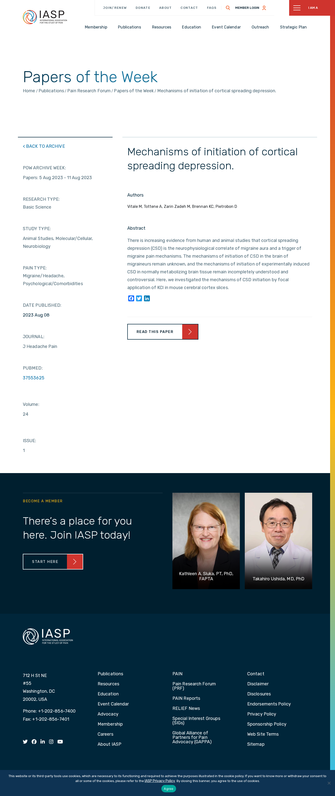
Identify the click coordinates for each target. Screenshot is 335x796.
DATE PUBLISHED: (42, 305)
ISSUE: (29, 440)
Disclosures (259, 694)
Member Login (247, 8)
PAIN (177, 674)
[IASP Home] (45, 17)
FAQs (212, 8)
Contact (189, 8)
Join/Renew (115, 8)
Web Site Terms (263, 734)
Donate (143, 8)
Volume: (31, 404)
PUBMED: (33, 368)
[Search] (228, 8)
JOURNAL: (33, 336)
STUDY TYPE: (37, 228)
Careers (105, 734)
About (165, 8)
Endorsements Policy (269, 704)
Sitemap (256, 744)
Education (108, 694)
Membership (110, 724)
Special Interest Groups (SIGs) (196, 721)
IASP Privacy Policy (160, 781)
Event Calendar (113, 704)
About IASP (109, 744)
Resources (108, 684)
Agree (168, 789)
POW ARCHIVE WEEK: (44, 168)
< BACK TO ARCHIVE (44, 146)
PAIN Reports (186, 698)
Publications (110, 674)
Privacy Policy (261, 714)
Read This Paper (155, 332)
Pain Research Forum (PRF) (194, 686)
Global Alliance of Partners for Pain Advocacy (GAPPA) (192, 737)
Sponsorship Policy (266, 724)
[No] (328, 783)
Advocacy (108, 714)
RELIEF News (186, 708)
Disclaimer (258, 684)
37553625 (33, 378)
